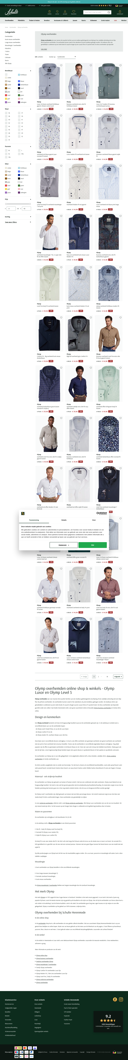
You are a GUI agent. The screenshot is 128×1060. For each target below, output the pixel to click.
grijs (9, 92)
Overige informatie (90, 1052)
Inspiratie (67, 1016)
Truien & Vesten (34, 20)
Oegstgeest (37, 1027)
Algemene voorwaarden (72, 1052)
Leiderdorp (37, 1016)
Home (6, 27)
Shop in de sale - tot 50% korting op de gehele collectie (64, 2)
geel (9, 99)
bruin (9, 88)
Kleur (7, 164)
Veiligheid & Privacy (42, 1052)
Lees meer (44, 49)
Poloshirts (21, 20)
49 (22, 133)
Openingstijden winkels (41, 1031)
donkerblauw (24, 85)
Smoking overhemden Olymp (44, 961)
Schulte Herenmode (71, 1000)
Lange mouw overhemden (12, 42)
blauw (22, 81)
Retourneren (8, 1024)
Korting (7, 217)
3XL (9, 157)
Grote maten (105, 20)
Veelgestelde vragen (11, 1008)
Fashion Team (68, 1020)
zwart (22, 88)
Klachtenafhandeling (11, 1027)
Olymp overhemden (42, 982)
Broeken (47, 20)
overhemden (42, 923)
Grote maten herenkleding (71, 1004)
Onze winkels (39, 1000)
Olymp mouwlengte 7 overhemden (47, 885)
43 (22, 123)
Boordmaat (8, 71)
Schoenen (93, 20)
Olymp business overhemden (102, 708)
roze (21, 99)
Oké (92, 545)
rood (9, 95)
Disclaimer (62, 1052)
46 (9, 130)
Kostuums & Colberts (61, 20)
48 (9, 133)
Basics (84, 20)
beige (9, 81)
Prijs (6, 199)
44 (9, 126)
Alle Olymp (8, 63)
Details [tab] (64, 520)
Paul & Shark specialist (70, 1008)
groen (22, 95)
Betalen (7, 1016)
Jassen (75, 20)
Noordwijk (37, 1024)
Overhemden (9, 20)
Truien (7, 54)
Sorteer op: (52, 57)
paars (9, 102)
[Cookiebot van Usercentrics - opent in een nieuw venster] (98, 513)
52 (22, 136)
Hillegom (37, 1012)
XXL (22, 154)
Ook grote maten (45, 5)
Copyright (82, 1052)
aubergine (23, 102)
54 (9, 140)
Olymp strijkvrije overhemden (74, 803)
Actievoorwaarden (10, 1031)
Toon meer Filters (11, 222)
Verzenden (8, 1020)
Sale (115, 20)
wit (21, 92)
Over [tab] (94, 520)
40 (9, 120)
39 (22, 116)
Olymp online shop (41, 955)
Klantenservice (10, 1000)
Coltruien (7, 57)
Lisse (35, 1020)
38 (9, 116)
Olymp (43, 897)
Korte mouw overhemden (12, 39)
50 (9, 136)
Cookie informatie (53, 1052)
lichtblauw (23, 75)
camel (9, 85)
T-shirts (7, 51)
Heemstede (37, 1008)
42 (9, 123)
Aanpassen (62, 545)
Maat (7, 109)
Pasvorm (8, 146)
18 (108, 677)
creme (9, 78)
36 (9, 113)
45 (22, 126)
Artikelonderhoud (10, 1035)
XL (9, 154)
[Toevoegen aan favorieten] (61, 65)
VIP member (67, 1012)
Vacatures (67, 1024)
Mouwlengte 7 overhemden (13, 45)
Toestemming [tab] (34, 520)
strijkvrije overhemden (46, 803)
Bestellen (7, 1012)
